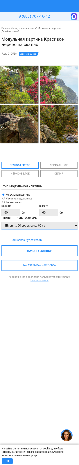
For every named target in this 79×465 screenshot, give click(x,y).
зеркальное (59, 165)
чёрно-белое (20, 173)
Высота (43, 205)
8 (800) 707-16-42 (34, 16)
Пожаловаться (39, 280)
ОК (7, 461)
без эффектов (20, 165)
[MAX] (74, 16)
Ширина (6, 205)
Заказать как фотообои (39, 265)
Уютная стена (31, 1)
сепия (58, 173)
